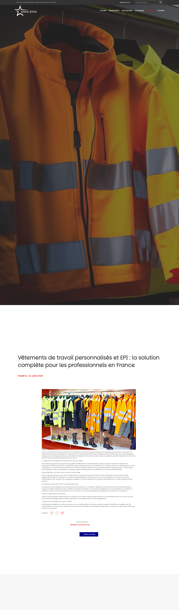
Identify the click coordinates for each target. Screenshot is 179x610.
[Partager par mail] (62, 513)
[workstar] (89, 419)
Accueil (103, 10)
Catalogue (139, 10)
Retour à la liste (89, 534)
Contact (161, 10)
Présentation (114, 10)
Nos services (127, 10)
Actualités (151, 10)
